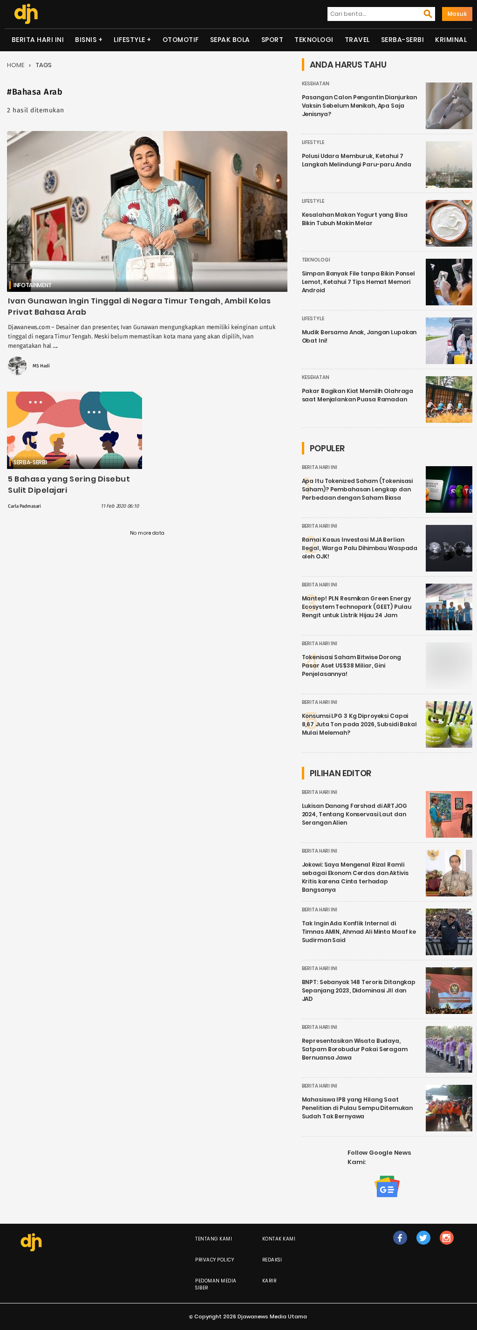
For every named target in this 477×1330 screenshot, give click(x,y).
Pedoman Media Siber (216, 1284)
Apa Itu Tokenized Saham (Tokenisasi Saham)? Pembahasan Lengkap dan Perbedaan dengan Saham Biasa (357, 489)
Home (15, 65)
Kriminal (451, 39)
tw (423, 1247)
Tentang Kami (213, 1238)
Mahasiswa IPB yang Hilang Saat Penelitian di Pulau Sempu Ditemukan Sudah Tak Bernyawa (357, 1108)
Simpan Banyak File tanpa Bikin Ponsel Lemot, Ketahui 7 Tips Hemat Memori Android (358, 281)
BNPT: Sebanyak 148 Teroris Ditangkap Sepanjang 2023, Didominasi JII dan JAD (359, 990)
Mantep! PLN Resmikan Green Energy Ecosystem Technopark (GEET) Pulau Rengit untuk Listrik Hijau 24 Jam (356, 606)
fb (400, 1247)
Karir (269, 1280)
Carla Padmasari (24, 506)
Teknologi (314, 39)
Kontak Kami (279, 1238)
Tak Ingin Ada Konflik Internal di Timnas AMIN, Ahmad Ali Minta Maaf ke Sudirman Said (359, 931)
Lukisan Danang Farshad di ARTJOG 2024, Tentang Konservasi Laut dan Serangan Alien (354, 814)
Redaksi (272, 1259)
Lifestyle (129, 39)
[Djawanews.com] (26, 14)
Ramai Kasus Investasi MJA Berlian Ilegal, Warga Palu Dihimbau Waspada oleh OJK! (360, 548)
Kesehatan (315, 83)
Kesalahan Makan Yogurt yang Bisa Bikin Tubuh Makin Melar (355, 219)
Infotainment (33, 285)
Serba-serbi (402, 39)
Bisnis (85, 39)
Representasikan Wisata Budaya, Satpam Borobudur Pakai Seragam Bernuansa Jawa (355, 1049)
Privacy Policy (214, 1259)
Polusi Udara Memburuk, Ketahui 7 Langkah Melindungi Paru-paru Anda (356, 160)
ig (446, 1247)
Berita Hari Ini (38, 39)
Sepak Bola (230, 39)
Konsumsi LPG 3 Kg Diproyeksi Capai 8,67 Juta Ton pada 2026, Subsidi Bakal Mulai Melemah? (359, 724)
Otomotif (181, 39)
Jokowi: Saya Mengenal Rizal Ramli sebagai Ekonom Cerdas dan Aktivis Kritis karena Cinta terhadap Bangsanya (355, 877)
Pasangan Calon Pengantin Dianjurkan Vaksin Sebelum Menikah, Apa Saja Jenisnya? (359, 105)
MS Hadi (41, 366)
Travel (357, 39)
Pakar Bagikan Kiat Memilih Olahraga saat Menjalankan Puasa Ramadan (358, 395)
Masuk (457, 14)
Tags (44, 65)
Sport (272, 39)
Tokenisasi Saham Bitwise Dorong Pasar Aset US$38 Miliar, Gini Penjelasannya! (351, 665)
